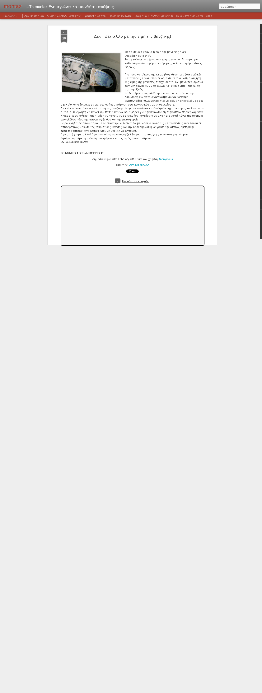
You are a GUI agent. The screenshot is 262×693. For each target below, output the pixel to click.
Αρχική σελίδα (34, 16)
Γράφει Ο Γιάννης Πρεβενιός (154, 16)
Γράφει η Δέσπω (94, 16)
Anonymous (165, 159)
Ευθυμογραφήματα (189, 16)
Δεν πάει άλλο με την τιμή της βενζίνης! (132, 36)
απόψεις (75, 16)
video (209, 16)
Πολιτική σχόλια (120, 16)
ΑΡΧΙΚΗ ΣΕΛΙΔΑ (139, 165)
